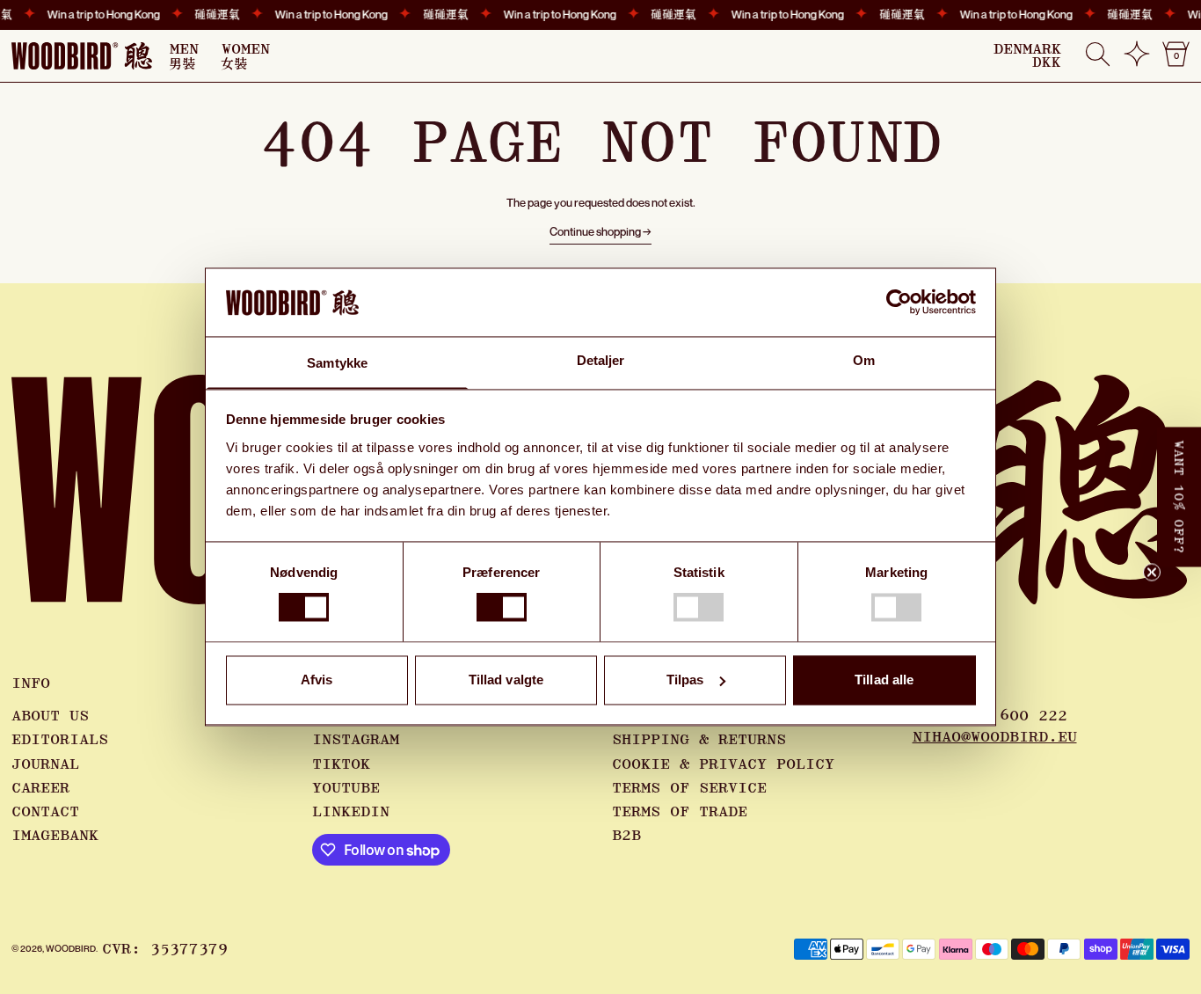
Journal (45, 764)
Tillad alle (884, 679)
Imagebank (54, 836)
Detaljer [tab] (601, 360)
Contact (45, 812)
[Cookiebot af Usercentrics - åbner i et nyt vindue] (899, 302)
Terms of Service (689, 788)
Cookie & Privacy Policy (723, 764)
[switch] (502, 608)
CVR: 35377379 (165, 949)
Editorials (59, 740)
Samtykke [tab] (337, 362)
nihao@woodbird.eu (995, 737)
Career (40, 788)
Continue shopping (595, 231)
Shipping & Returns (699, 740)
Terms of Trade (679, 812)
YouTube (346, 788)
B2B (626, 836)
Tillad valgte (506, 679)
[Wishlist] (1137, 61)
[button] (1097, 56)
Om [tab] (864, 360)
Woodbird (71, 948)
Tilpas (685, 679)
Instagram (355, 740)
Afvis (317, 679)
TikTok (341, 764)
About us (50, 716)
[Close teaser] (1152, 572)
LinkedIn (350, 812)
